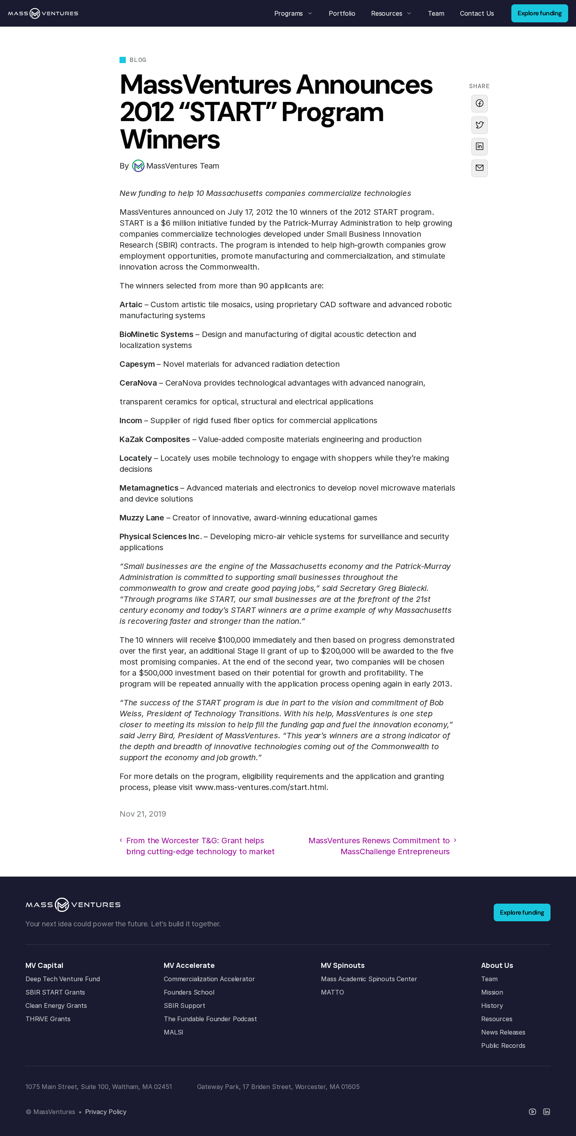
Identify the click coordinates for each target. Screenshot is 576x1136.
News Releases (503, 1032)
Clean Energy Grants (56, 1005)
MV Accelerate (189, 965)
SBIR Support (184, 1005)
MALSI (173, 1032)
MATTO (332, 992)
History (492, 1005)
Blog (138, 60)
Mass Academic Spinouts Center (369, 979)
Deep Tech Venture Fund (62, 979)
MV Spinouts (343, 965)
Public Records (503, 1045)
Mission (492, 992)
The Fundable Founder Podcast (210, 1019)
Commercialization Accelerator (209, 979)
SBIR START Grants (55, 992)
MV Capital (44, 965)
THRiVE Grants (48, 1019)
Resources (497, 1019)
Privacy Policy (106, 1112)
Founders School (189, 992)
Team (489, 979)
